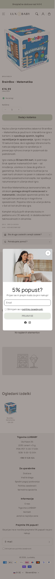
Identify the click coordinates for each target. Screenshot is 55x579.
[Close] (48, 253)
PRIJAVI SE (27, 315)
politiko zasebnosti (32, 309)
